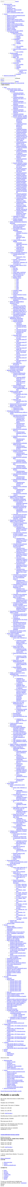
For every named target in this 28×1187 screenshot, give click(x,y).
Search (17, 1)
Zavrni (2, 1185)
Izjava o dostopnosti (5, 1158)
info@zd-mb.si (8, 1113)
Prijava (2, 80)
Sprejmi (2, 1184)
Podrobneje (24, 1182)
